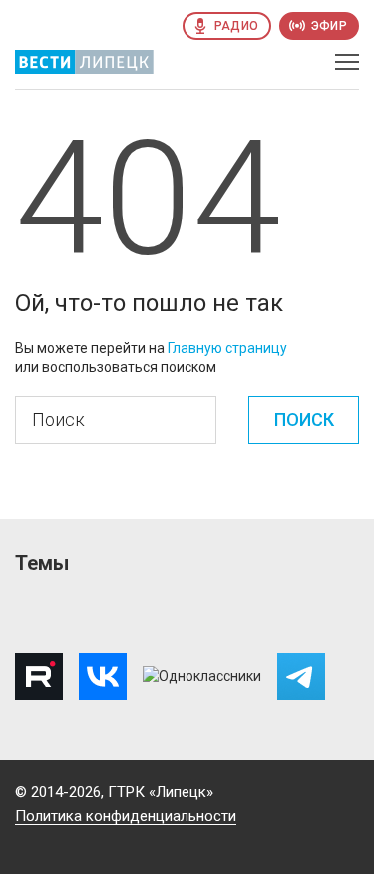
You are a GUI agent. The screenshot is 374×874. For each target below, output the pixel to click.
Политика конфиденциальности (125, 816)
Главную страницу (227, 348)
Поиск (304, 419)
